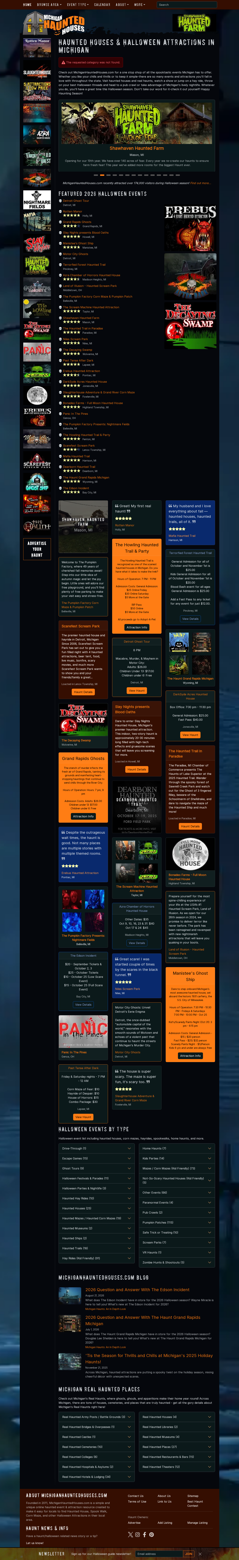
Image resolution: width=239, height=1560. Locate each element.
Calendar (102, 4)
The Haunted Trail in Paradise (83, 328)
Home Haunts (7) (154, 1148)
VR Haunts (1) (152, 1252)
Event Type (76, 4)
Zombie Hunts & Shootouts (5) (163, 1262)
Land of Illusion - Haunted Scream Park (90, 286)
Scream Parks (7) (154, 1242)
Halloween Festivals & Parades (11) (85, 1178)
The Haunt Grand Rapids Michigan (86, 477)
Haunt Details (83, 692)
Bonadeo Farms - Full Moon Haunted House (93, 403)
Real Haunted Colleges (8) (79, 1457)
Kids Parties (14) (153, 1158)
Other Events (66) (155, 1192)
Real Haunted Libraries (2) (160, 1427)
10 (153, 175)
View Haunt (83, 1117)
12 (165, 175)
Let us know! (34, 1543)
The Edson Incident (76, 488)
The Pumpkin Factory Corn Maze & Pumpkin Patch (97, 296)
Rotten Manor (72, 211)
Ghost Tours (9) (73, 1168)
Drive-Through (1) (74, 1148)
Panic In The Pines (75, 413)
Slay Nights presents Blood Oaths (86, 232)
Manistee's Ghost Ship (78, 243)
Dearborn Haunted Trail (79, 467)
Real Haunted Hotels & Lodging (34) (86, 1477)
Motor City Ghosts (75, 254)
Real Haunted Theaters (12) (161, 1467)
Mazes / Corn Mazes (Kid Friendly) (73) (169, 1168)
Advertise (134, 1522)
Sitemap (192, 1496)
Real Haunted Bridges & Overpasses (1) (88, 1427)
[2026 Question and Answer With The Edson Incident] (70, 1295)
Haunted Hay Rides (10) (78, 1198)
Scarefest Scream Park (79, 445)
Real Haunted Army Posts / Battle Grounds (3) (93, 1417)
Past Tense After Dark (78, 360)
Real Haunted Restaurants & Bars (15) (168, 1457)
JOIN (188, 1554)
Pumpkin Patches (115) (158, 1222)
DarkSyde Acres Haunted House (85, 381)
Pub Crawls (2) (153, 1212)
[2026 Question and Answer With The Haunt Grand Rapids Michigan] (70, 1323)
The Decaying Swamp (77, 350)
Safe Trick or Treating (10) (160, 1232)
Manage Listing (197, 1522)
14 (178, 175)
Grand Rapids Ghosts (77, 222)
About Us (164, 1496)
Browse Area (48, 4)
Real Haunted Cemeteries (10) (82, 1447)
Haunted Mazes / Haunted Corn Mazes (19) (91, 1218)
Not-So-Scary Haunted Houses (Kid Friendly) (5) (173, 1180)
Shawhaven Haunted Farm (81, 318)
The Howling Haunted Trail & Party (86, 435)
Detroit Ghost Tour (76, 200)
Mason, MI (83, 530)
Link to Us (164, 1501)
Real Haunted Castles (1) (79, 1437)
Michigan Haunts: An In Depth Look (105, 1308)
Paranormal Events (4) (158, 1202)
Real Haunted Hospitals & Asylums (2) (87, 1467)
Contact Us (135, 1496)
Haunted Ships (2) (74, 1238)
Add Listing (165, 1522)
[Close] (200, 1554)
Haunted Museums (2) (77, 1228)
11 (159, 175)
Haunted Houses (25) (76, 1208)
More (138, 4)
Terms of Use (137, 1501)
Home (27, 4)
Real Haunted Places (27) (160, 1447)
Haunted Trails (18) (75, 1248)
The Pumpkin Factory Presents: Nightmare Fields (96, 424)
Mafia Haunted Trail (76, 456)
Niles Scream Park (75, 339)
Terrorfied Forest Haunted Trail (84, 264)
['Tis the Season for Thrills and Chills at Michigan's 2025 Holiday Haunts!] (70, 1361)
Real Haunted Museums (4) (161, 1437)
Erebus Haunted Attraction (81, 371)
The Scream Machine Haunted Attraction (91, 307)
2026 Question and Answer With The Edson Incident (137, 1289)
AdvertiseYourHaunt (37, 549)
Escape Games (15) (75, 1158)
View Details (83, 1004)
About (121, 4)
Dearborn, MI (136, 810)
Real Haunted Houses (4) (160, 1417)
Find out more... (200, 183)
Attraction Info (83, 816)
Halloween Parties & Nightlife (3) (84, 1188)
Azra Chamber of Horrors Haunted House (91, 275)
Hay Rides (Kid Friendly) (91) (81, 1258)
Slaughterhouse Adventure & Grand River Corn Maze (136, 148)
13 (171, 175)
